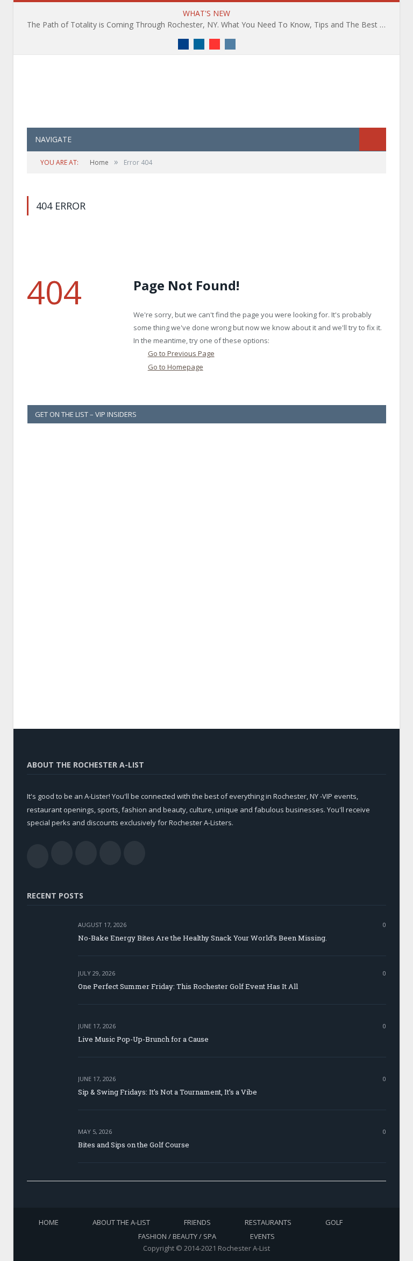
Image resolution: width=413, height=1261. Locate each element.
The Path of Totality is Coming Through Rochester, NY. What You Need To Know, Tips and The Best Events (209, 25)
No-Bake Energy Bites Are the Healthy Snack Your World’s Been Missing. (202, 938)
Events (262, 1236)
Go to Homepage (175, 367)
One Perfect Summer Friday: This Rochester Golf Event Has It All (188, 986)
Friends (197, 1222)
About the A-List (121, 1222)
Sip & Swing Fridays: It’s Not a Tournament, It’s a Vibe (167, 1092)
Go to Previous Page (181, 353)
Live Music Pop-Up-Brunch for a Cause (143, 1039)
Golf (334, 1222)
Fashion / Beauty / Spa (177, 1236)
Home (49, 1222)
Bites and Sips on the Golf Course (133, 1144)
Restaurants (268, 1222)
